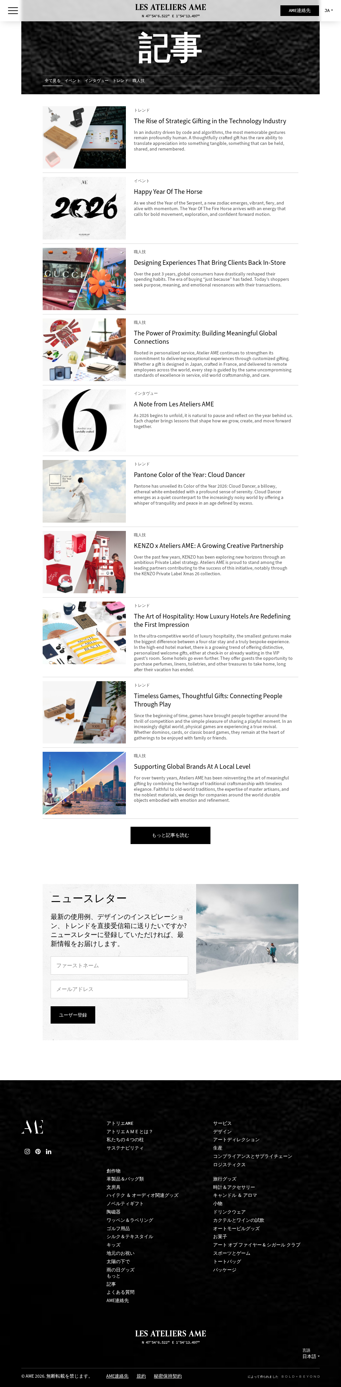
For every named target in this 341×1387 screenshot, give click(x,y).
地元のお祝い (121, 1253)
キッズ (114, 1245)
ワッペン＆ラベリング (130, 1220)
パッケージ (224, 1270)
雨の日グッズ (121, 1270)
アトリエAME (120, 1123)
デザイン (222, 1132)
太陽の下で (118, 1261)
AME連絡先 (118, 1300)
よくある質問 (121, 1292)
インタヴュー (97, 81)
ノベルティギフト (125, 1203)
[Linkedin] (48, 1151)
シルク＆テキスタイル (130, 1236)
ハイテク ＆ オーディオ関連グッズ (142, 1195)
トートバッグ (227, 1261)
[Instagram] (27, 1151)
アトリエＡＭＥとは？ (130, 1132)
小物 (217, 1203)
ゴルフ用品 (118, 1228)
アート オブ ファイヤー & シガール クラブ (256, 1245)
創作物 (114, 1171)
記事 (111, 1284)
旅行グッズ (224, 1179)
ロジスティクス (229, 1164)
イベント (73, 81)
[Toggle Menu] (13, 11)
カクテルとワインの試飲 (238, 1220)
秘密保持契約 (168, 1376)
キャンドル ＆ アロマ (235, 1195)
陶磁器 (114, 1212)
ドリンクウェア (229, 1212)
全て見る (53, 81)
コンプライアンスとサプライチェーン (252, 1156)
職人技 (139, 81)
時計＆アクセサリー (234, 1187)
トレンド (121, 81)
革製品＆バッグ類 (125, 1179)
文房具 (114, 1187)
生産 (217, 1148)
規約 (141, 1376)
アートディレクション (236, 1140)
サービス (222, 1123)
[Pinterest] (38, 1151)
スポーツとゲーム (231, 1253)
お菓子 (220, 1236)
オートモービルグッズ (236, 1228)
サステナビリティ (125, 1148)
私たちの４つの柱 (125, 1140)
